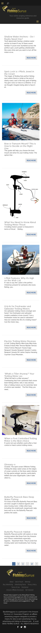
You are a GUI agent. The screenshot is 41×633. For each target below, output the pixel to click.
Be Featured (29, 590)
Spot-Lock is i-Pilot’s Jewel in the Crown (19, 72)
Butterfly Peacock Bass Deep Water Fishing (19, 498)
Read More (31, 58)
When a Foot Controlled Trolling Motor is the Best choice (20, 439)
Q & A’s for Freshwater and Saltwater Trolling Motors (17, 307)
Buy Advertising (8, 584)
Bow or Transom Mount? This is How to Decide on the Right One (20, 146)
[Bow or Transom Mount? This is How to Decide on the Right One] (20, 121)
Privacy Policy (32, 584)
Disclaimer (25, 587)
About (11, 582)
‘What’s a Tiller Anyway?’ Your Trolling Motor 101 (19, 375)
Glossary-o (9, 464)
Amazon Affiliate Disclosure (15, 590)
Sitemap (27, 582)
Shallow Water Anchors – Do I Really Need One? (19, 37)
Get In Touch (19, 582)
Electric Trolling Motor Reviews (20, 341)
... (27, 564)
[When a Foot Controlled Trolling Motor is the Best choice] (20, 420)
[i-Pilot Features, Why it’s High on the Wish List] (20, 260)
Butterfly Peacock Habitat (17, 532)
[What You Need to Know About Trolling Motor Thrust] (20, 195)
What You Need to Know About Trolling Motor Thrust (20, 223)
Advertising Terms (20, 584)
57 (32, 564)
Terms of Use (15, 587)
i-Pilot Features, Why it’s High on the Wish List (19, 279)
